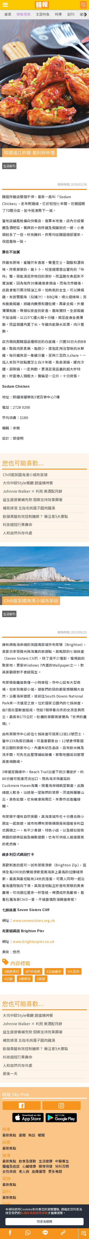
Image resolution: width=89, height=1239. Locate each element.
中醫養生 (62, 1161)
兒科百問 (62, 1166)
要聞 (22, 1135)
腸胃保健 (45, 1166)
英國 (42, 978)
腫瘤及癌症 (11, 1166)
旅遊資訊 (12, 971)
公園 (9, 978)
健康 (7, 14)
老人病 (24, 1171)
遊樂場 (25, 978)
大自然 (74, 971)
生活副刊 (9, 166)
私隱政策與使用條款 (34, 1213)
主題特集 (43, 14)
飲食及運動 (27, 1161)
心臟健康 (29, 1166)
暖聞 (41, 1135)
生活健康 (45, 1161)
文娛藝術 (54, 971)
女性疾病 (9, 1171)
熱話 (31, 1135)
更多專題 (55, 1171)
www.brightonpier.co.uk (33, 941)
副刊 (70, 14)
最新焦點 (9, 1135)
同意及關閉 (44, 1221)
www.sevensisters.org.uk (34, 920)
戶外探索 (33, 971)
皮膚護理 (39, 1171)
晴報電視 (23, 14)
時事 (58, 14)
